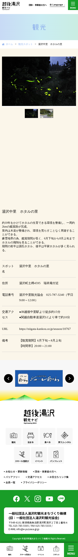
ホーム (9, 44)
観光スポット (25, 44)
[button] (8, 378)
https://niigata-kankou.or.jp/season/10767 (45, 328)
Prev (7, 81)
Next (71, 81)
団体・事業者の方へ (38, 4)
